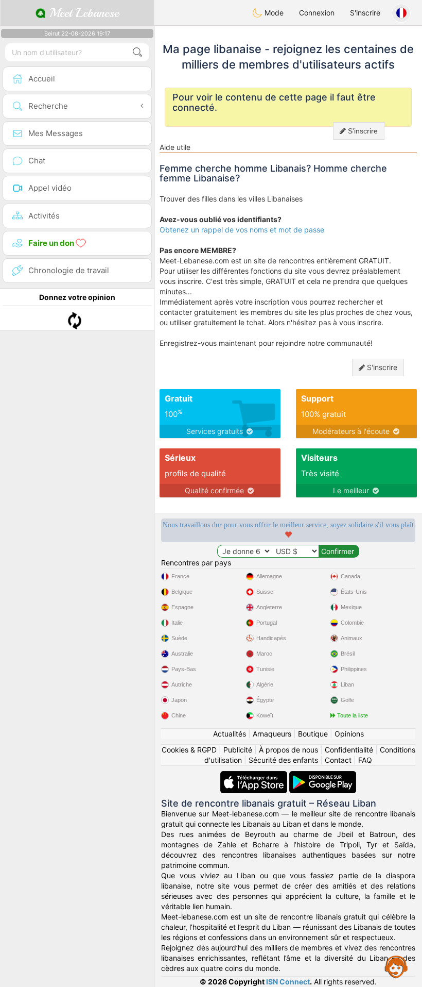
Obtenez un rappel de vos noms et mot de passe (242, 229)
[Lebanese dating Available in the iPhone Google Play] (322, 776)
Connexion (317, 12)
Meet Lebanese (82, 13)
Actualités (229, 733)
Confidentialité (349, 749)
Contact (338, 760)
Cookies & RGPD (189, 749)
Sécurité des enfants (283, 760)
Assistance (396, 966)
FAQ (365, 760)
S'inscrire (365, 12)
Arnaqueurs (272, 733)
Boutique (313, 733)
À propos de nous (288, 749)
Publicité (237, 749)
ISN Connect (288, 981)
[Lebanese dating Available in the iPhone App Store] (254, 776)
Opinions (349, 733)
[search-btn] (137, 52)
